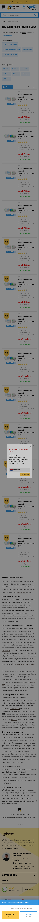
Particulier (27, 915)
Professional (10, 915)
